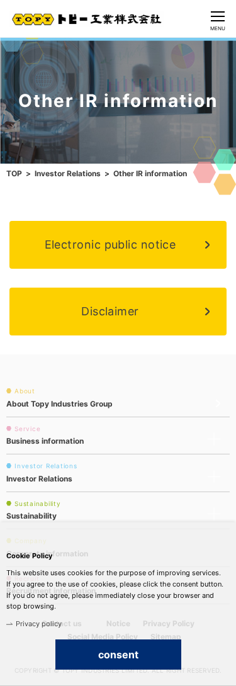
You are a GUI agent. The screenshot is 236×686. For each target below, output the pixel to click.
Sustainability (31, 515)
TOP (14, 173)
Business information (45, 441)
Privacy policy (39, 623)
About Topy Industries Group (59, 403)
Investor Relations (68, 173)
